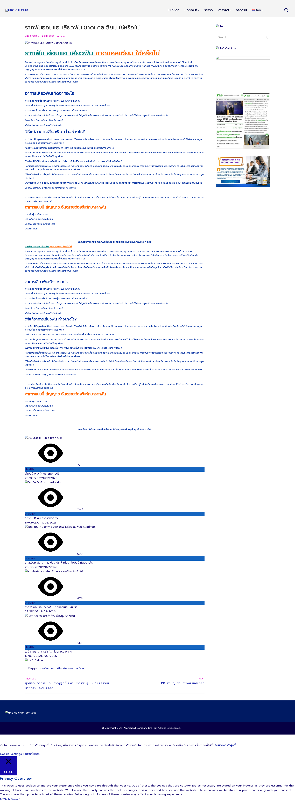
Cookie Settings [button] (11, 754)
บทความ (61, 36)
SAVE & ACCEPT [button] (11, 799)
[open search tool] (286, 10)
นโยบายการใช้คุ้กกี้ (225, 745)
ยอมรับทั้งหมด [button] (31, 754)
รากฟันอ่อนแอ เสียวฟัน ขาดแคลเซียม (61, 669)
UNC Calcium (32, 36)
